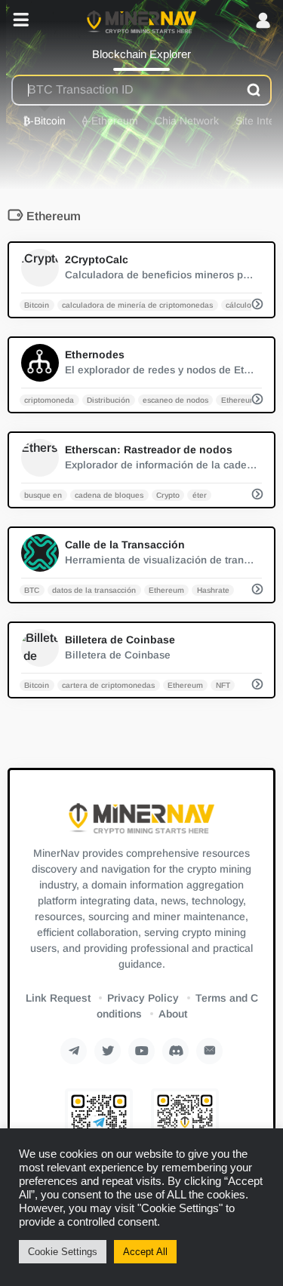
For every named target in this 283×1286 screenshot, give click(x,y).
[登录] (263, 21)
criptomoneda (49, 399)
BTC (31, 589)
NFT (223, 684)
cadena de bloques (109, 494)
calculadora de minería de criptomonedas (137, 304)
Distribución (108, 399)
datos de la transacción (94, 589)
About (172, 1014)
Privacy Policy (143, 998)
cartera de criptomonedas (108, 684)
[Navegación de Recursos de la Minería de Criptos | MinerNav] (141, 21)
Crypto (168, 494)
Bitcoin (36, 304)
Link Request (58, 998)
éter (199, 494)
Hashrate (213, 589)
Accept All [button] (145, 1251)
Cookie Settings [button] (62, 1251)
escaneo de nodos (175, 399)
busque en (43, 494)
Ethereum (239, 399)
